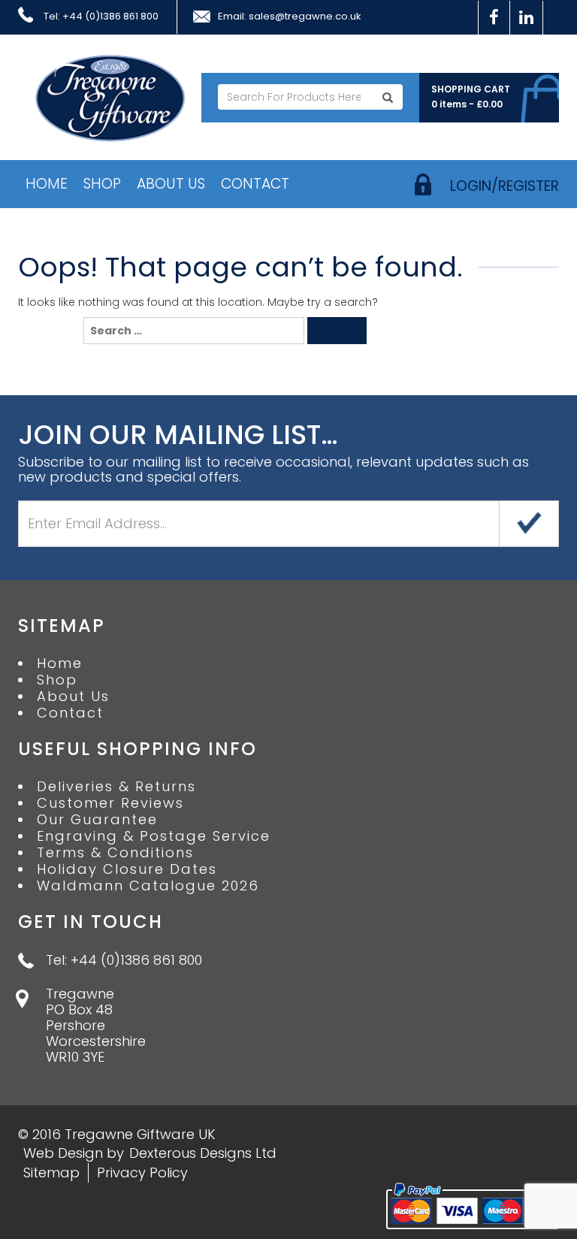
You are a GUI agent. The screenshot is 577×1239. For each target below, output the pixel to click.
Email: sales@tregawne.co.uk (289, 16)
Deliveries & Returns (116, 786)
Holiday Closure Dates (127, 869)
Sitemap (51, 1172)
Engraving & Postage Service (153, 836)
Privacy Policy (142, 1172)
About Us (171, 184)
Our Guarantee (97, 819)
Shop (102, 184)
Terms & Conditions (115, 853)
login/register (504, 186)
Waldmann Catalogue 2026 (148, 886)
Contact (255, 184)
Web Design (63, 1153)
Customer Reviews (110, 803)
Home (47, 184)
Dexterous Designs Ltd (202, 1153)
